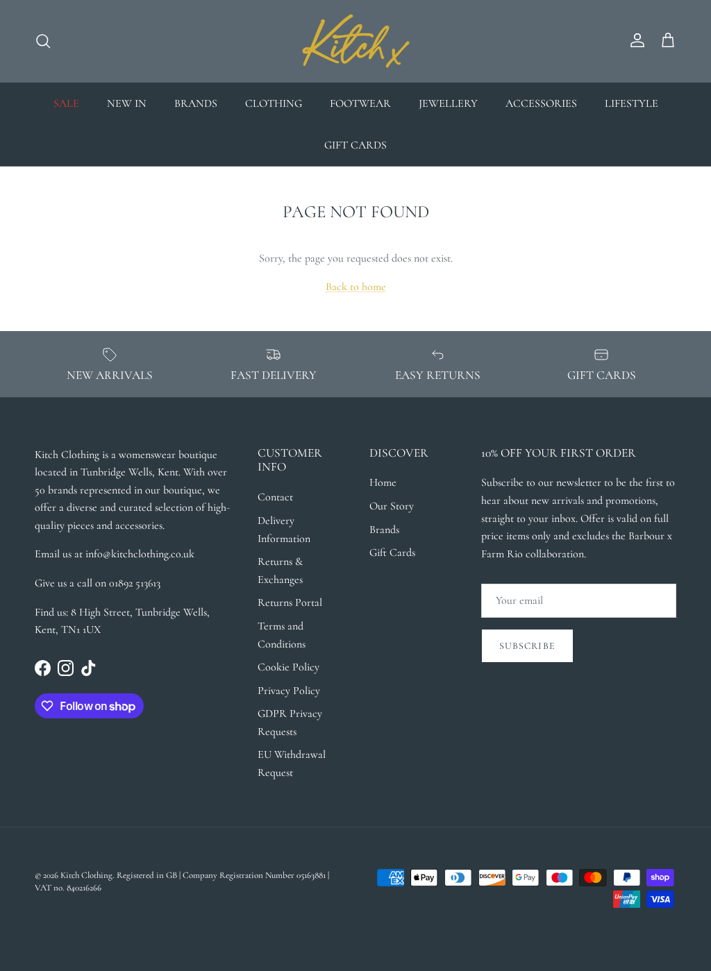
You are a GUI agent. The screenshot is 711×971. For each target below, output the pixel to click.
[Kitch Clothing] (356, 41)
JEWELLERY (448, 103)
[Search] (43, 41)
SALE (66, 103)
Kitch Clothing (86, 875)
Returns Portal (290, 602)
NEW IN (127, 103)
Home (382, 482)
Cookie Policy (288, 667)
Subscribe (527, 646)
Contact (275, 497)
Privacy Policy (289, 691)
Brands (384, 530)
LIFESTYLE (631, 103)
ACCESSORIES (541, 103)
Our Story (391, 506)
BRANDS (195, 103)
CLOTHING (273, 103)
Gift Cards (392, 552)
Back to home (356, 287)
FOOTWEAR (360, 103)
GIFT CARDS (355, 145)
